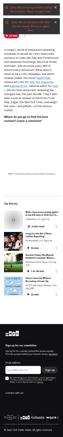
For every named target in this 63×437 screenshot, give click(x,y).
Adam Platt (43, 78)
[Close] (55, 7)
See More (53, 354)
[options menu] (56, 226)
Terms (40, 382)
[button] (31, 220)
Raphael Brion (18, 86)
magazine (41, 82)
